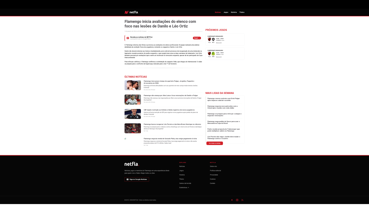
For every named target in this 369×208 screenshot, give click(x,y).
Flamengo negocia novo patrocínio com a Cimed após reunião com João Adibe (222, 107)
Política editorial (215, 171)
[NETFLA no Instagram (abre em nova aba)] (237, 200)
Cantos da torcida (185, 183)
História (234, 12)
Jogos (226, 12)
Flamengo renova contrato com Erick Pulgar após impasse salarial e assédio (223, 99)
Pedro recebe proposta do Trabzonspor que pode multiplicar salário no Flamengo (223, 130)
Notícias (218, 12)
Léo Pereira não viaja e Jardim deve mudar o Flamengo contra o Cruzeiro (223, 137)
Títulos (241, 12)
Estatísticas (184, 188)
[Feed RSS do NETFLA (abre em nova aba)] (242, 200)
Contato (212, 183)
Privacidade (214, 175)
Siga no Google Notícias (136, 179)
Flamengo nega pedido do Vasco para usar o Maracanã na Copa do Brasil (223, 122)
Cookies (213, 179)
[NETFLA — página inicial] (131, 12)
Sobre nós (213, 166)
